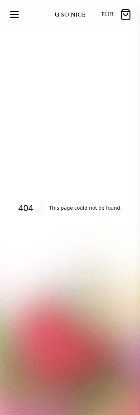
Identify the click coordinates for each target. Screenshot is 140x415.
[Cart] (125, 14)
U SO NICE (70, 14)
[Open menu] (14, 14)
